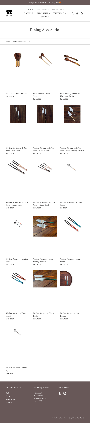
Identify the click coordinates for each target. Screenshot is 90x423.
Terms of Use (10, 399)
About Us (9, 402)
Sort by (8, 41)
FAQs (7, 393)
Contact (8, 396)
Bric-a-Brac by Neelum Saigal (64, 418)
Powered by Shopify (78, 418)
